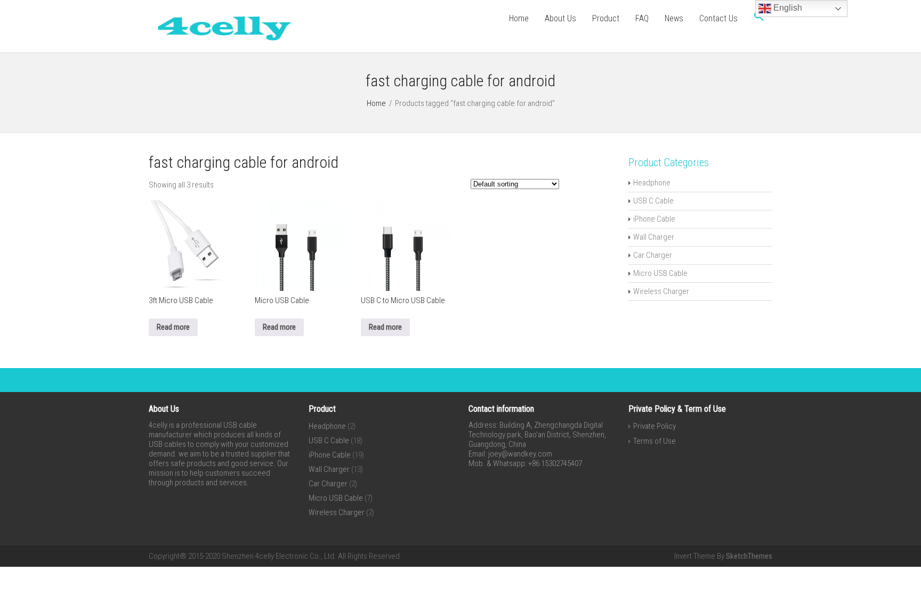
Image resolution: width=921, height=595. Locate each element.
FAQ (642, 18)
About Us (560, 18)
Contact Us (718, 18)
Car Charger (652, 255)
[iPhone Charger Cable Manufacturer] (221, 42)
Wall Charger (653, 237)
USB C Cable (653, 201)
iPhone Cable (654, 219)
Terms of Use (654, 441)
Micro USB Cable (660, 273)
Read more (173, 327)
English (786, 7)
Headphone (651, 183)
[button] (759, 18)
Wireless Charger (661, 291)
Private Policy (654, 426)
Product (605, 18)
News (674, 18)
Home (519, 18)
